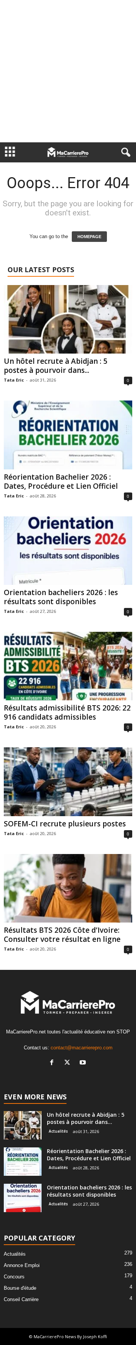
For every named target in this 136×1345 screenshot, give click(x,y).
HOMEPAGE (89, 236)
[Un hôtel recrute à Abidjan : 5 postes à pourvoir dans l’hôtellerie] (68, 319)
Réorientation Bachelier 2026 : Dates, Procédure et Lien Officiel (61, 481)
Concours (14, 1277)
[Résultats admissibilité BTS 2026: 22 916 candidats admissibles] (68, 666)
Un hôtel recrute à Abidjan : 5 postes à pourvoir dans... (55, 365)
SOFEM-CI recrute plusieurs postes (65, 824)
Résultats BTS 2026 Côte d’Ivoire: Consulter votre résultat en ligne (62, 934)
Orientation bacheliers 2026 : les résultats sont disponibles (61, 597)
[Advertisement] (68, 71)
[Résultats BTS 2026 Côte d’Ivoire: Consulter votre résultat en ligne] (68, 888)
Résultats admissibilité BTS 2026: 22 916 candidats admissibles (67, 712)
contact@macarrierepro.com (82, 1047)
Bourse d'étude (20, 1288)
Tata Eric (14, 380)
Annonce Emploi (22, 1265)
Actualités (58, 1131)
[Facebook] (53, 1063)
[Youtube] (84, 1063)
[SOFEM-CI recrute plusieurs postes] (68, 781)
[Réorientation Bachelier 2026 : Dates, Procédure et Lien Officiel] (68, 435)
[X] (69, 1063)
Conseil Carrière (21, 1299)
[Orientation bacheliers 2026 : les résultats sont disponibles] (68, 550)
